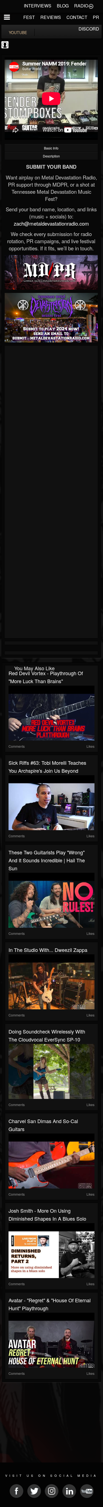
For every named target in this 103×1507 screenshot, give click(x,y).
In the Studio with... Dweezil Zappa (48, 949)
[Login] (91, 6)
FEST (29, 17)
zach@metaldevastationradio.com (51, 223)
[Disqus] (51, 420)
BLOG (63, 5)
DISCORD (89, 29)
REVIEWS (50, 17)
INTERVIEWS (37, 5)
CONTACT (76, 17)
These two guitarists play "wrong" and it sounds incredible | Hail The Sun (47, 860)
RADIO (81, 5)
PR (96, 17)
